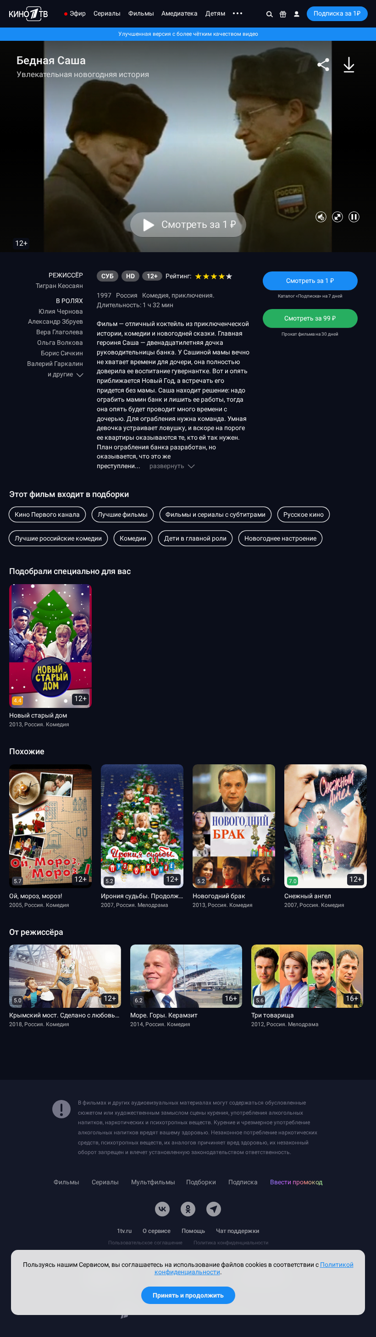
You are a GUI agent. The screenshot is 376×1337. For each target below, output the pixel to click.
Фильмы (141, 13)
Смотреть (310, 283)
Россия (127, 295)
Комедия (155, 295)
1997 (104, 295)
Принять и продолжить (188, 1295)
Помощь (193, 1230)
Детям (215, 13)
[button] (323, 64)
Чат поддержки (237, 1230)
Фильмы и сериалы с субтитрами (215, 514)
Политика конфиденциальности (231, 1243)
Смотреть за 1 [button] (198, 225)
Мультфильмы (153, 1182)
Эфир (78, 13)
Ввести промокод (296, 1182)
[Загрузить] (349, 64)
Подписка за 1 (337, 13)
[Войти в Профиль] (296, 13)
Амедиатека (179, 13)
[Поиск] (269, 13)
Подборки (201, 1182)
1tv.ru (124, 1230)
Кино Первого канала (47, 514)
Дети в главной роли (195, 538)
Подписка (243, 1182)
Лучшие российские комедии (58, 538)
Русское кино (303, 514)
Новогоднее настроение (280, 538)
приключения (192, 295)
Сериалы (107, 13)
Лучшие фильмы (123, 514)
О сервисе (157, 1230)
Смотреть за (310, 321)
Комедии (133, 538)
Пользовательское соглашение (145, 1243)
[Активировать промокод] (282, 13)
